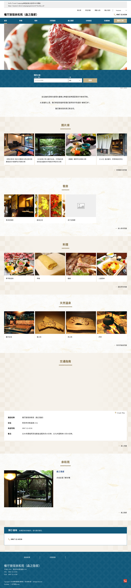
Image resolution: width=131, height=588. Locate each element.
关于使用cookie (15, 584)
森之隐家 (60, 472)
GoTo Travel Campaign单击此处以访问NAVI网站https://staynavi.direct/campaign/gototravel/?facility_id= (26, 5)
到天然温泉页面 (121, 345)
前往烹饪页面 (122, 287)
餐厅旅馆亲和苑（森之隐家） (22, 565)
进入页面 (124, 446)
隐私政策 (27, 557)
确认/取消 (107, 10)
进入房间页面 (122, 228)
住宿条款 (53, 557)
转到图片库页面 (121, 170)
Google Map (121, 413)
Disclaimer (6, 584)
